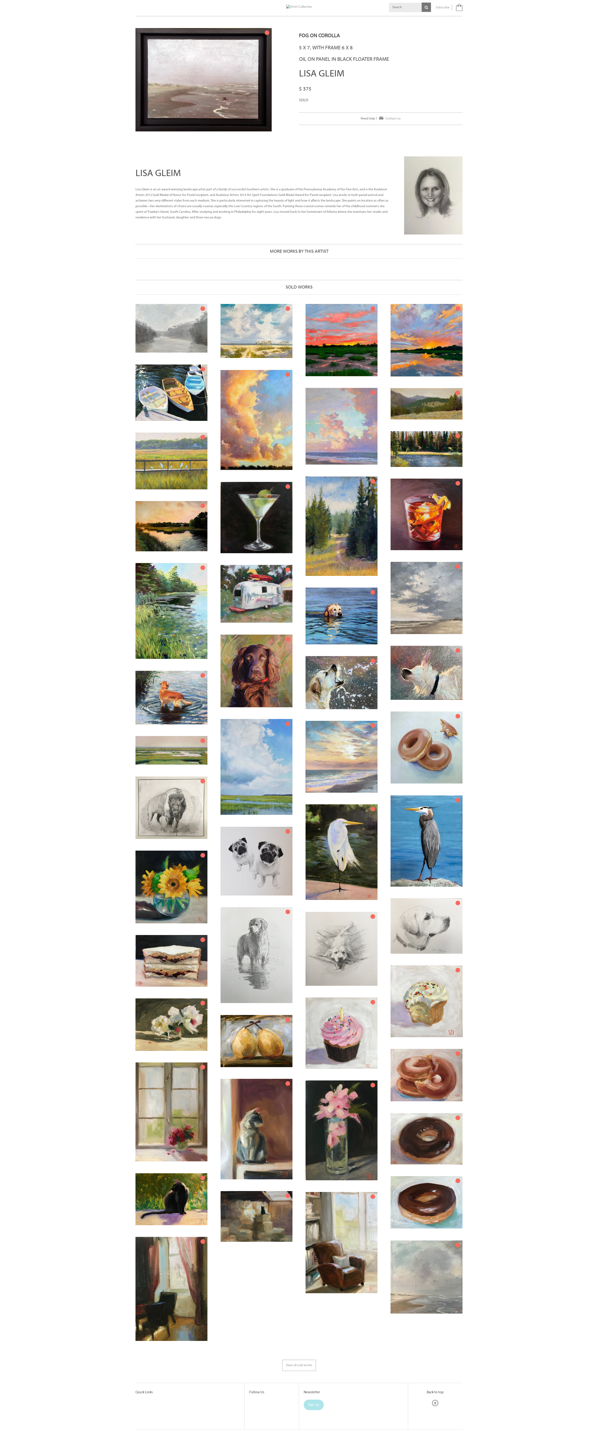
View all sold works (299, 1365)
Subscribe (442, 7)
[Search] (426, 7)
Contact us (393, 118)
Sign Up (313, 1405)
